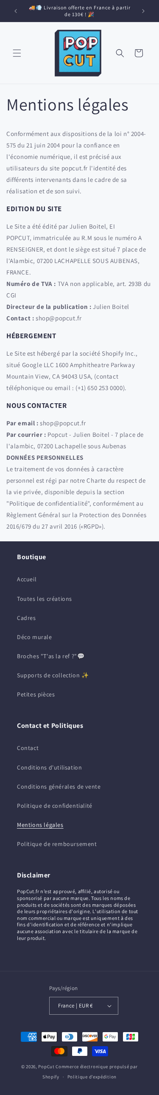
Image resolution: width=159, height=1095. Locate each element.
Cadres (26, 618)
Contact (28, 748)
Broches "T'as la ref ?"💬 (50, 656)
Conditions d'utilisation (49, 767)
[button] (17, 53)
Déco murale (34, 637)
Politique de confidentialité (54, 805)
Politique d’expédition (92, 1077)
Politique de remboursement (57, 844)
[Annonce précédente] (15, 11)
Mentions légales (40, 825)
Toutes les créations (44, 599)
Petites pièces (36, 694)
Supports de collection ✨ (53, 675)
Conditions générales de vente (58, 786)
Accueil (26, 579)
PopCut (46, 1067)
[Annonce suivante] (143, 11)
